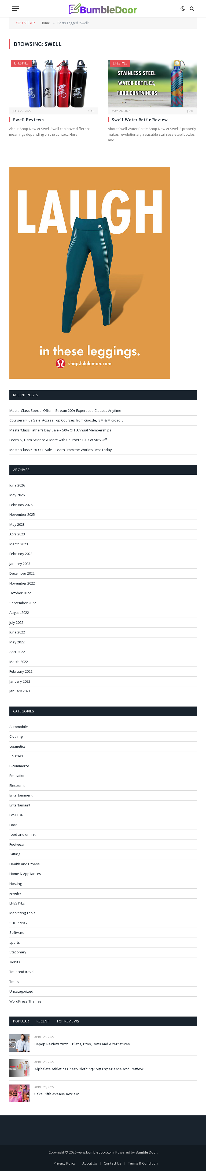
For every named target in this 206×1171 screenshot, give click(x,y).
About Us (89, 1163)
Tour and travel (21, 971)
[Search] (191, 9)
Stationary (17, 952)
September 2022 (22, 602)
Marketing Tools (22, 912)
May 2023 (17, 524)
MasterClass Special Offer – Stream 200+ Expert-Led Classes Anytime (65, 410)
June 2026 (17, 485)
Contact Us (112, 1163)
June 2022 (17, 632)
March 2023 (18, 544)
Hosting (15, 883)
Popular (21, 1021)
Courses (16, 756)
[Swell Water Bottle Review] (152, 83)
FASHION (16, 814)
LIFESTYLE (21, 63)
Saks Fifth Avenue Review (56, 1093)
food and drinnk (22, 834)
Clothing (16, 736)
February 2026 (20, 504)
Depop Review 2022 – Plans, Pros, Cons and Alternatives (82, 1044)
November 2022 (22, 583)
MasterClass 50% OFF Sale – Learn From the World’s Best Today (60, 449)
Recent (42, 1021)
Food (13, 824)
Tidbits (14, 962)
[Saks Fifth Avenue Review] (19, 1093)
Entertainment (20, 795)
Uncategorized (21, 991)
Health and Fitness (24, 864)
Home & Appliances (25, 873)
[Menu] (15, 9)
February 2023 (20, 553)
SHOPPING (18, 922)
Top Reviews (68, 1021)
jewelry (15, 893)
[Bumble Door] (103, 9)
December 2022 (22, 573)
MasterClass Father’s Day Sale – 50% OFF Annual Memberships (60, 430)
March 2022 (18, 661)
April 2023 (17, 534)
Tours (14, 981)
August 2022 (19, 612)
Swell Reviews (28, 119)
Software (16, 932)
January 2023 (19, 563)
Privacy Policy (65, 1163)
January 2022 (19, 681)
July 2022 (16, 622)
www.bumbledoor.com (95, 1152)
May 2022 (17, 642)
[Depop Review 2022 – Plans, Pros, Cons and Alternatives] (19, 1043)
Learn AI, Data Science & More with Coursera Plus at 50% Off (58, 439)
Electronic (17, 785)
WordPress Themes (25, 1001)
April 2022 (17, 651)
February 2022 (20, 671)
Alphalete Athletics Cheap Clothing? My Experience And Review (89, 1068)
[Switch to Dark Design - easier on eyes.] (182, 8)
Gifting (14, 854)
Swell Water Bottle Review (140, 119)
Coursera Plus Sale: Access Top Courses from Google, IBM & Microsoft (66, 420)
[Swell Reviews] (53, 83)
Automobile (18, 726)
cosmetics (17, 746)
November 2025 (22, 514)
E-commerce (19, 765)
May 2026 (17, 494)
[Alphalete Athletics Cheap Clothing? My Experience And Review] (19, 1068)
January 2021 (19, 691)
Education (17, 775)
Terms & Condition (143, 1163)
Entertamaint (19, 805)
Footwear (17, 844)
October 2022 (20, 592)
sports (14, 942)
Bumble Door (146, 1152)
